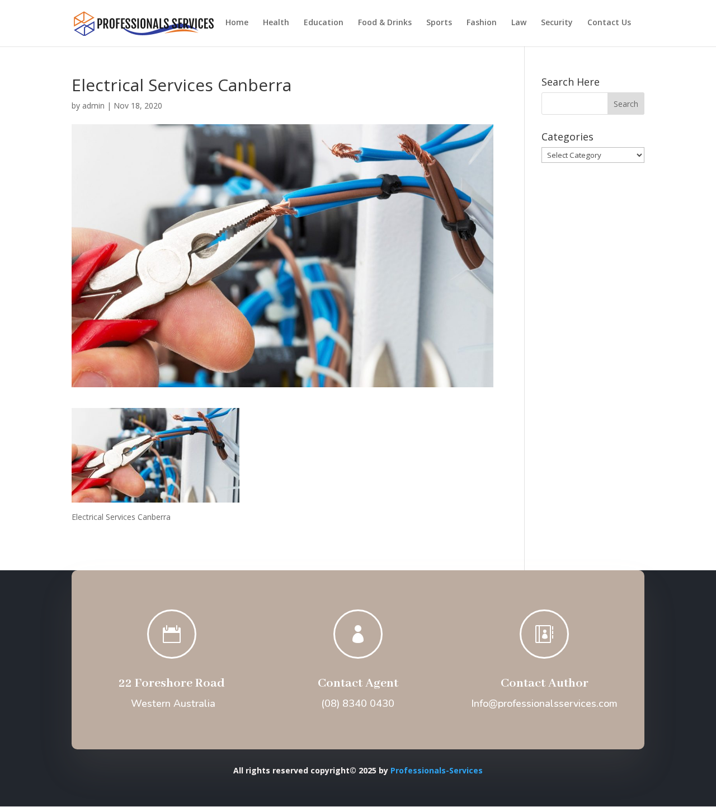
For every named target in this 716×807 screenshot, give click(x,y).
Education (323, 22)
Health (276, 22)
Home (236, 22)
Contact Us (609, 22)
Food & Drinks (385, 22)
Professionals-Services (436, 770)
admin (93, 105)
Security (557, 22)
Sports (439, 22)
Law (518, 22)
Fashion (482, 22)
